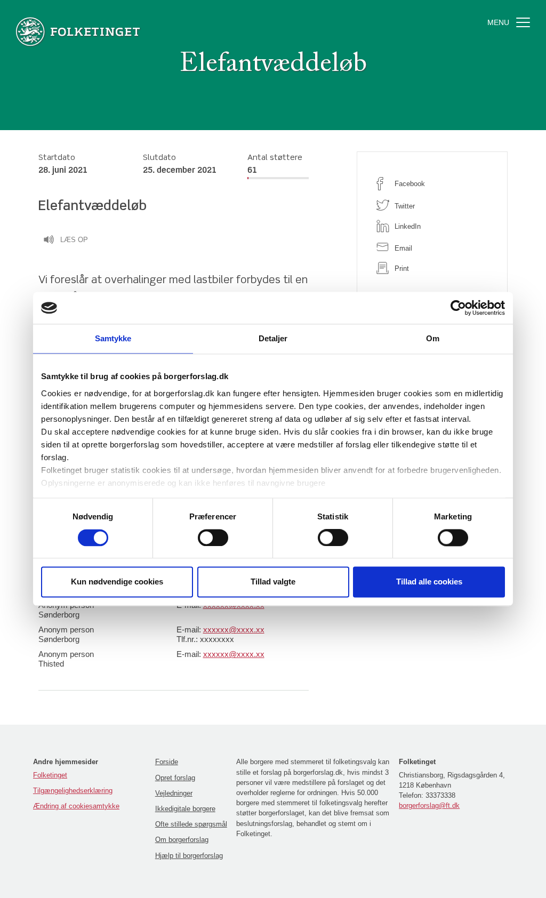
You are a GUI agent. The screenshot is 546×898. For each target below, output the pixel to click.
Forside (166, 762)
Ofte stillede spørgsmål (191, 824)
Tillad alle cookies (429, 582)
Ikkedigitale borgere (185, 809)
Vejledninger (173, 793)
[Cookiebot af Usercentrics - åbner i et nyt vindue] (458, 308)
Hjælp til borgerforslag (189, 856)
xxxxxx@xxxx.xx (233, 629)
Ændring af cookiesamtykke (76, 806)
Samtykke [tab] (113, 338)
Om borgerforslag (181, 840)
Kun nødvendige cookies (117, 582)
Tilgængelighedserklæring (73, 791)
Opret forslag (175, 778)
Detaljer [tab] (273, 338)
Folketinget (50, 775)
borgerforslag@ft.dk (429, 805)
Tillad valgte (273, 582)
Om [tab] (432, 338)
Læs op (74, 240)
